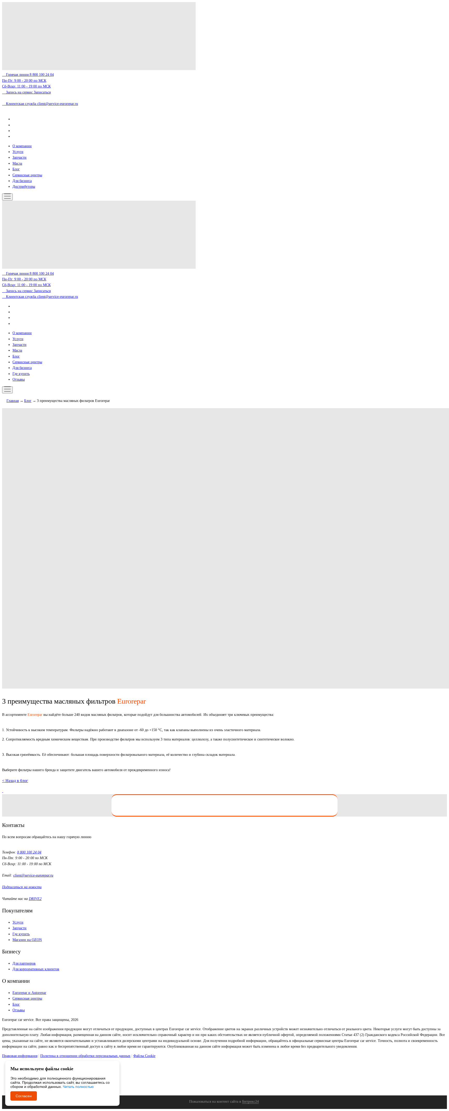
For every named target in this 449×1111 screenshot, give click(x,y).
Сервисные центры (27, 175)
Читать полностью (78, 1087)
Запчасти (19, 157)
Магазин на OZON (27, 940)
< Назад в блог (15, 780)
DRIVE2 (35, 899)
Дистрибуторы (23, 186)
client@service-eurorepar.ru (33, 875)
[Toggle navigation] (7, 196)
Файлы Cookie (144, 1056)
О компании (22, 146)
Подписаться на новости (22, 887)
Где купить (21, 374)
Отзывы (18, 379)
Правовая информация (19, 1056)
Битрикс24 (250, 1101)
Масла (17, 163)
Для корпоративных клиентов (35, 969)
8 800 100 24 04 (29, 852)
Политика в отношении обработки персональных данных (85, 1056)
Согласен (24, 1096)
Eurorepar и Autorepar (29, 993)
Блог (16, 169)
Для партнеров (24, 963)
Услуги (17, 152)
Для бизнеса (22, 181)
